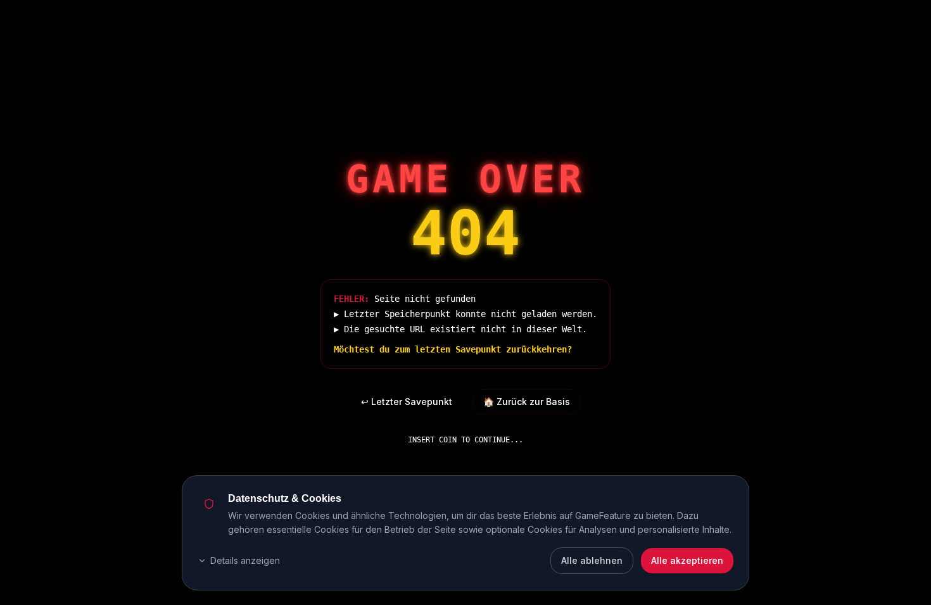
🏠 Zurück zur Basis (526, 401)
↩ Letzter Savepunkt (406, 401)
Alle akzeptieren (687, 560)
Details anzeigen (245, 560)
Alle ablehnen (592, 560)
